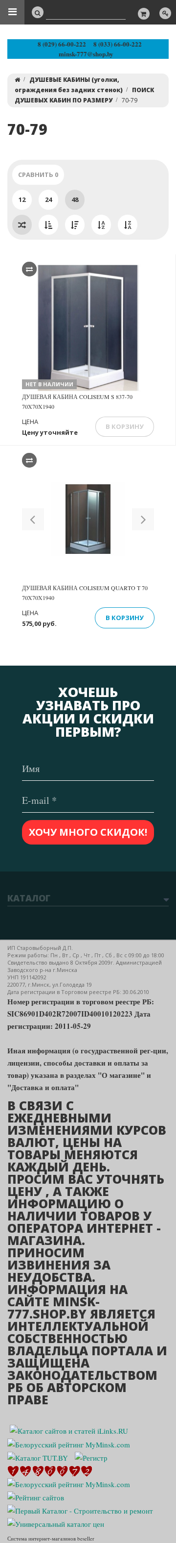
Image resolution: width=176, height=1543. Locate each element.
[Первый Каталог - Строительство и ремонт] (80, 1510)
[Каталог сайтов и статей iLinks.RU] (69, 1430)
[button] (33, 519)
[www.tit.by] (35, 1496)
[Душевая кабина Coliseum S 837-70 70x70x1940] (88, 328)
